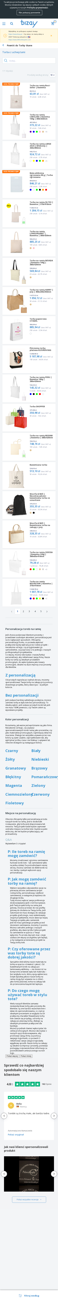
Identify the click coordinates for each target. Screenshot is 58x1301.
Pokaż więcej (12, 1056)
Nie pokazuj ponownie (29, 12)
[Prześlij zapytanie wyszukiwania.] (5, 60)
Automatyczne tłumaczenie (20, 1130)
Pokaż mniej (26, 1056)
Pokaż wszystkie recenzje (28, 1199)
